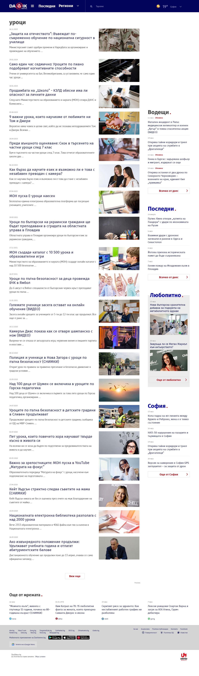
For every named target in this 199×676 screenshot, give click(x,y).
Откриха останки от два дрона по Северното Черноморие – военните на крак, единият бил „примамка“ (167, 177)
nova (14, 619)
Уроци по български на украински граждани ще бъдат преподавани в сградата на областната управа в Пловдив (49, 226)
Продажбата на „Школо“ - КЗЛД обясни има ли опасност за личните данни (48, 92)
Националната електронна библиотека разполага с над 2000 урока (52, 517)
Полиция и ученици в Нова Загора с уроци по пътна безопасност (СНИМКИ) (48, 359)
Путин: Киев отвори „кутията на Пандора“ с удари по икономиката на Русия (168, 222)
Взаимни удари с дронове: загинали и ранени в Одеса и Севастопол (165, 239)
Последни (47, 6)
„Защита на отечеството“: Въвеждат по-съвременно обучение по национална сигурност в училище (52, 38)
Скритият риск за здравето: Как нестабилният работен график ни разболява (122, 609)
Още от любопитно (169, 380)
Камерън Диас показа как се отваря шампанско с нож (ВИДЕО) (51, 333)
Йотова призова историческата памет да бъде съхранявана (166, 254)
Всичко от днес (168, 190)
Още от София (169, 474)
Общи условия (40, 657)
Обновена (159, 118)
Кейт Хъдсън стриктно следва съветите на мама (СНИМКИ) (49, 491)
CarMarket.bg (60, 630)
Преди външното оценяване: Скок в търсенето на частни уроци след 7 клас (51, 145)
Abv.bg (11, 630)
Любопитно (165, 295)
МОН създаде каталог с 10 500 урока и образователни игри (41, 254)
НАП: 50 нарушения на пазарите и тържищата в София (168, 434)
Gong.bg (33, 630)
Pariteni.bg (13, 633)
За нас (135, 629)
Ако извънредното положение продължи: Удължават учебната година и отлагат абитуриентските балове (44, 546)
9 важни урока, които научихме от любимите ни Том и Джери (50, 119)
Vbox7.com (22, 630)
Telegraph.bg (54, 633)
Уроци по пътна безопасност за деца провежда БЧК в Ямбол (49, 281)
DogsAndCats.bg (46, 630)
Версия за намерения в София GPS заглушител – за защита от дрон (168, 464)
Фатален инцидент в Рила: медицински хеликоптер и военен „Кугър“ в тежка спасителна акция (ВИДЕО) (168, 127)
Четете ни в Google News (25, 644)
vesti (106, 619)
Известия (183, 633)
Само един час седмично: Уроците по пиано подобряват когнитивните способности (46, 66)
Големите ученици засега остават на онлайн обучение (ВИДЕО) (46, 307)
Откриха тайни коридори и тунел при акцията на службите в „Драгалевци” (167, 146)
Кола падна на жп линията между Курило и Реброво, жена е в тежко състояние (168, 419)
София (157, 406)
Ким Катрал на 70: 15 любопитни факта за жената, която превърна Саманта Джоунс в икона (75, 609)
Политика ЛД (169, 633)
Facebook (183, 629)
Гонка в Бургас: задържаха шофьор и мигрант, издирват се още (169, 160)
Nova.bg (43, 633)
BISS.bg (71, 630)
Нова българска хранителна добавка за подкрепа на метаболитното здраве (167, 308)
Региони (66, 6)
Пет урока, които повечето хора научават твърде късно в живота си (50, 438)
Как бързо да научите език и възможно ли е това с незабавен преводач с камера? (52, 172)
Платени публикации (160, 629)
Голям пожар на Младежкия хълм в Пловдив (168, 267)
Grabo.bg (96, 630)
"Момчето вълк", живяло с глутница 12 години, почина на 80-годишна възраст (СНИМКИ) (29, 609)
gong (153, 619)
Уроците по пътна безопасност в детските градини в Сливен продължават (52, 412)
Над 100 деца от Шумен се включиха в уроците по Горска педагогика (51, 386)
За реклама (145, 629)
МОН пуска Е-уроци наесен (32, 196)
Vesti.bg (33, 633)
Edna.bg (24, 633)
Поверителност (151, 633)
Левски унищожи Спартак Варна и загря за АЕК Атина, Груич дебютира (168, 609)
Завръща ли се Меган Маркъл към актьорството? (168, 345)
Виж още (74, 576)
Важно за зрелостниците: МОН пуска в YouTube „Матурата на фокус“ (49, 465)
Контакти (174, 629)
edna (60, 619)
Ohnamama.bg (83, 630)
